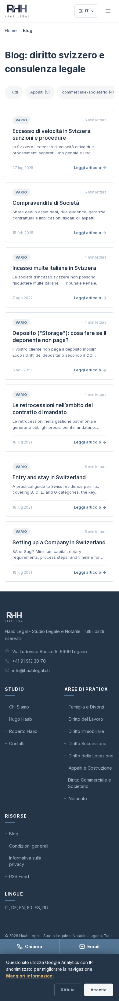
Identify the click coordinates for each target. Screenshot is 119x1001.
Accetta (99, 989)
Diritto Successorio (87, 743)
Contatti (16, 743)
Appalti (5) (40, 92)
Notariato (78, 798)
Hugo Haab (20, 719)
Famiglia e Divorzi (86, 706)
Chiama (33, 946)
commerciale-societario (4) (88, 92)
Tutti (14, 92)
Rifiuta (68, 989)
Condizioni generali (28, 845)
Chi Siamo (19, 706)
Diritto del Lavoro (86, 719)
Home (11, 30)
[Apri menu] (108, 11)
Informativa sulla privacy (25, 861)
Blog (13, 833)
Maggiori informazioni (30, 975)
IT (87, 10)
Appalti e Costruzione (90, 768)
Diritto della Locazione (91, 755)
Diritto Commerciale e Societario (89, 783)
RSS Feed (19, 876)
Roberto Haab (23, 731)
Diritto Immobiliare (86, 731)
